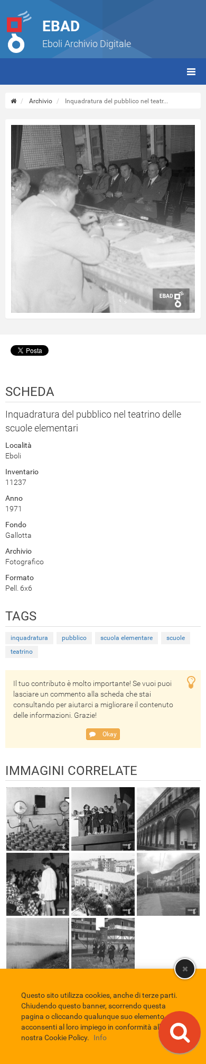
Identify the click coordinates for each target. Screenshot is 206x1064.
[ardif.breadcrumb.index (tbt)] (13, 101)
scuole (175, 638)
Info (100, 1037)
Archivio (40, 101)
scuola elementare (126, 638)
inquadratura (29, 638)
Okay (109, 734)
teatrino (22, 651)
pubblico (74, 638)
